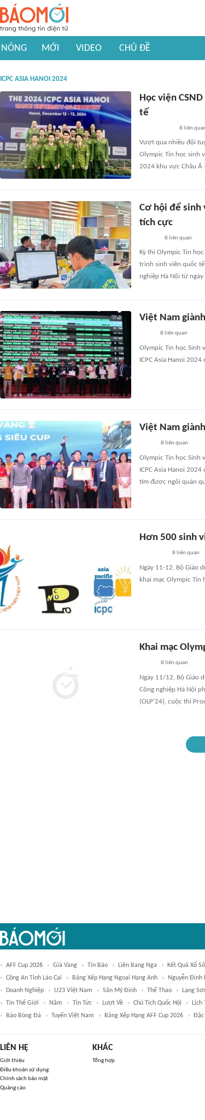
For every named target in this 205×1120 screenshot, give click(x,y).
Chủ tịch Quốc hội (157, 1003)
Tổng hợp (103, 1061)
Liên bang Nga (137, 965)
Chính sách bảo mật (24, 1079)
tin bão (97, 965)
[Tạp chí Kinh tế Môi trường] (146, 334)
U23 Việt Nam (73, 990)
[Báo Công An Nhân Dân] (156, 128)
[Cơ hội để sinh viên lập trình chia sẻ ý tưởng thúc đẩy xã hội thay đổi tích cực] (65, 245)
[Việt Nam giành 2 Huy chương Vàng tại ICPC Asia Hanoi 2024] (65, 354)
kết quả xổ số (186, 965)
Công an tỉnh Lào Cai (34, 978)
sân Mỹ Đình (120, 990)
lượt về (112, 1003)
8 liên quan (178, 238)
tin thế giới (22, 1003)
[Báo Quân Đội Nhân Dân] (152, 553)
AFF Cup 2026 (24, 965)
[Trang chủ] (34, 18)
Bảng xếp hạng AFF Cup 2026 (143, 1015)
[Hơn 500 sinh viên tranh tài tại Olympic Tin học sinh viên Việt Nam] (65, 574)
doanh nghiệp (25, 990)
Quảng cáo (13, 1088)
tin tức (82, 1003)
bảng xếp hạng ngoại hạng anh (114, 978)
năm (55, 1003)
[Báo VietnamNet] (148, 238)
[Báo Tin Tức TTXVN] (146, 444)
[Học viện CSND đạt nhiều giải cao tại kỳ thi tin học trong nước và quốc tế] (65, 135)
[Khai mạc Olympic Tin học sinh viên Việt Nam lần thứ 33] (65, 684)
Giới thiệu (12, 1061)
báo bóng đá (23, 1015)
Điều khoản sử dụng (24, 1070)
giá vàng (65, 965)
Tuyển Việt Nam (72, 1015)
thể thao (159, 990)
